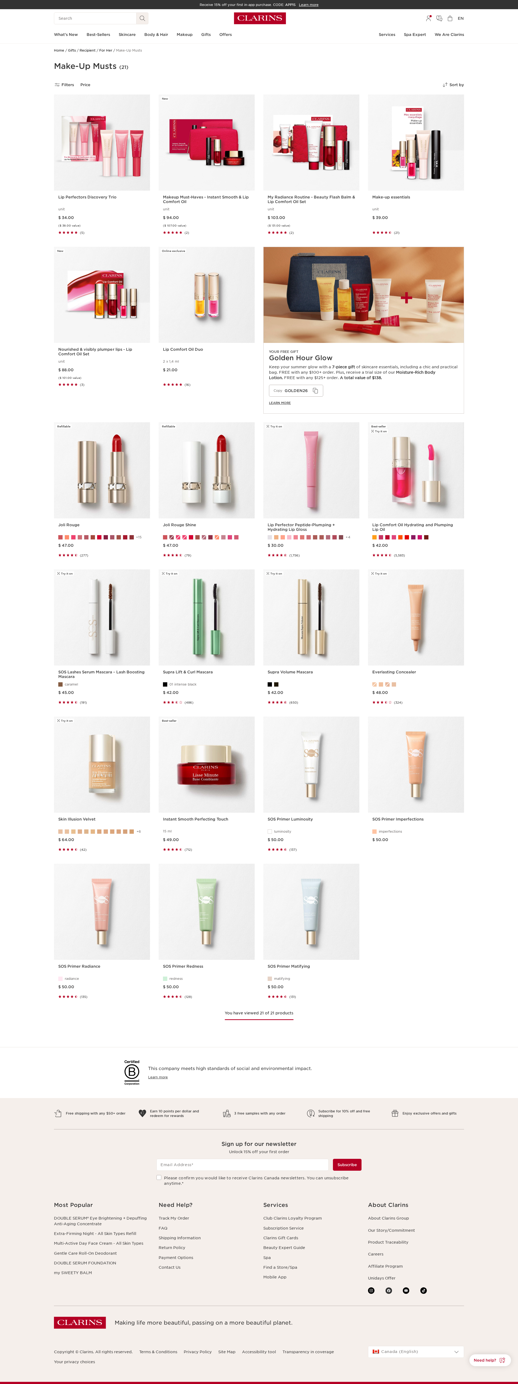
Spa (267, 1257)
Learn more (280, 403)
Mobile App (275, 1277)
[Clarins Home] (260, 18)
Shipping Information (180, 1238)
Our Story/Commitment (391, 1230)
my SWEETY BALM (73, 1273)
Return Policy (172, 1247)
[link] (363, 330)
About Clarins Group (388, 1218)
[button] (490, 1360)
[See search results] (142, 18)
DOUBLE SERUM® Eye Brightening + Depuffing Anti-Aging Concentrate (100, 1221)
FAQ (163, 1228)
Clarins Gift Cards (280, 1238)
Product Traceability (388, 1242)
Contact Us (169, 1267)
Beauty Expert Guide (284, 1247)
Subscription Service (283, 1228)
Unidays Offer (382, 1278)
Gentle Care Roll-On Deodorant (85, 1253)
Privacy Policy (198, 1352)
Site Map (227, 1352)
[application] (296, 391)
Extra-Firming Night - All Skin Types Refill (95, 1233)
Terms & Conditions (158, 1352)
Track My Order (174, 1218)
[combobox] (416, 1352)
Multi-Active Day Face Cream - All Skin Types (98, 1243)
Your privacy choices (74, 1362)
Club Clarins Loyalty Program (292, 1218)
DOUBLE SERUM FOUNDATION (85, 1263)
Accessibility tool (259, 1352)
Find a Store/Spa (280, 1267)
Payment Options (176, 1257)
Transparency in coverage (308, 1352)
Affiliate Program (385, 1266)
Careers (375, 1254)
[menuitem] (428, 18)
